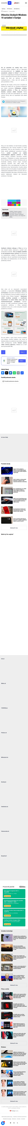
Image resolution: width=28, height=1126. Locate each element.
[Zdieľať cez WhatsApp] (14, 372)
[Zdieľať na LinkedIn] (10, 372)
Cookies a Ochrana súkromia (19, 1116)
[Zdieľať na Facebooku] (2, 372)
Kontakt (23, 1118)
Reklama (14, 1118)
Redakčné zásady (7, 1118)
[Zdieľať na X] (6, 372)
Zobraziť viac (14, 528)
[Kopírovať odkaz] (22, 372)
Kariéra (18, 1118)
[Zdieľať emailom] (18, 372)
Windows (9, 8)
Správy (3, 8)
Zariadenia (16, 8)
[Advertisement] (14, 52)
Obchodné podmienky (7, 1116)
